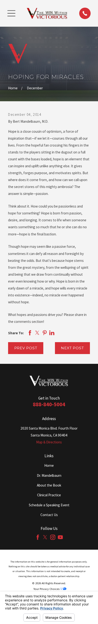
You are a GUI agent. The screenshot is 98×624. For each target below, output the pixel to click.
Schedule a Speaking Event (49, 505)
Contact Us (49, 514)
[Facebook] (37, 537)
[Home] (47, 13)
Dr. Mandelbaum (49, 475)
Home (49, 465)
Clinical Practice (49, 495)
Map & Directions (49, 442)
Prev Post (25, 348)
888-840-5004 (49, 404)
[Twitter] (45, 537)
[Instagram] (52, 537)
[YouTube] (60, 537)
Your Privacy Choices (46, 589)
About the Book (49, 485)
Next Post (72, 348)
